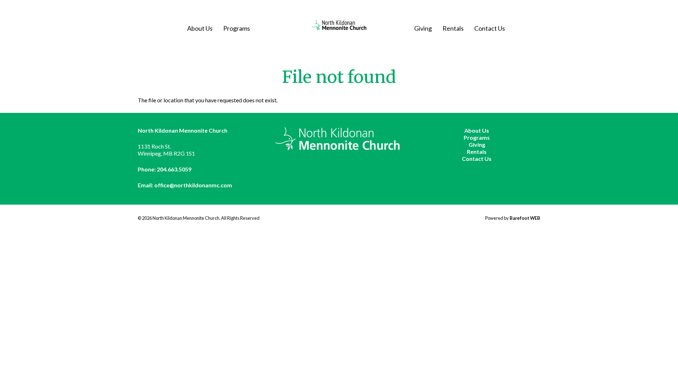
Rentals (453, 28)
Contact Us (489, 28)
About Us (200, 28)
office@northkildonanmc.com (193, 185)
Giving (423, 28)
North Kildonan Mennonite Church (339, 25)
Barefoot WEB (525, 218)
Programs (236, 28)
